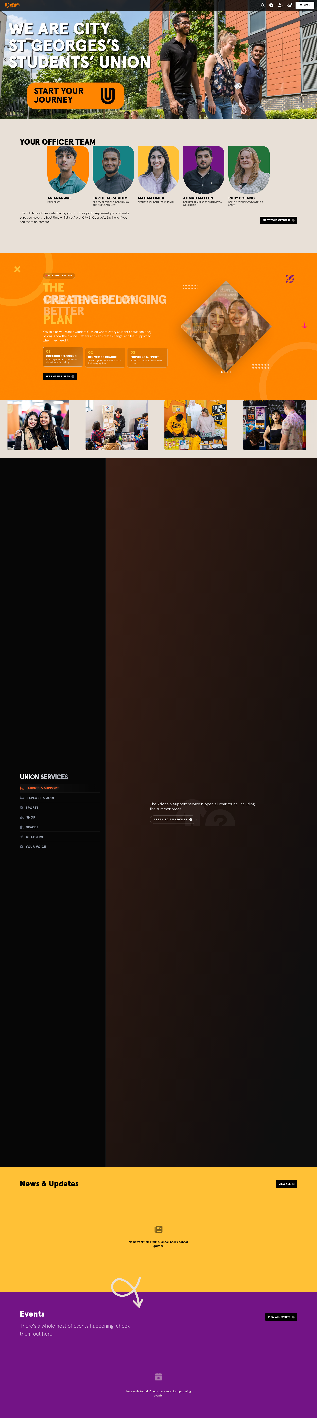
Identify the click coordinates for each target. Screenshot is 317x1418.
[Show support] (230, 372)
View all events (279, 1317)
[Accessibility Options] (271, 5)
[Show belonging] (224, 372)
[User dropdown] (281, 5)
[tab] (156, 115)
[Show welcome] (221, 372)
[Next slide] (311, 59)
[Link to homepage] (12, 5)
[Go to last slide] (5, 59)
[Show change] (227, 372)
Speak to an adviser (170, 819)
